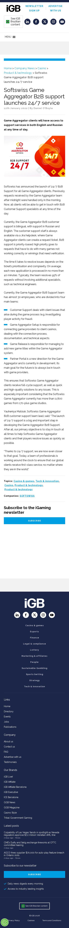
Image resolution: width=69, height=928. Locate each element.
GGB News (9, 802)
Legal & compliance (34, 644)
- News (17, 838)
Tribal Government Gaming (18, 818)
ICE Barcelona (11, 797)
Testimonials (10, 762)
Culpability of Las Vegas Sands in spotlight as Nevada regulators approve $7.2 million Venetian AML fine (31, 833)
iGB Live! (8, 776)
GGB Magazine (11, 807)
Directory (8, 711)
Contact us (9, 746)
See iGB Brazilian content (13, 21)
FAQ (6, 751)
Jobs (6, 721)
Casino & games (24, 481)
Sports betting (34, 674)
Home (8, 68)
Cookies (31, 920)
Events (7, 716)
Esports (34, 632)
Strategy (34, 680)
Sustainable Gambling (34, 668)
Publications (10, 727)
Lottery (34, 650)
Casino (42, 68)
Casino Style (10, 812)
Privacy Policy (14, 920)
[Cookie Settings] (5, 922)
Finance (34, 638)
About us (8, 741)
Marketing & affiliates (34, 656)
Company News (24, 68)
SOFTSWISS (27, 496)
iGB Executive (11, 792)
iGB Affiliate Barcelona (15, 787)
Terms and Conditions (51, 920)
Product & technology (18, 72)
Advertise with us (12, 757)
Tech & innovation (47, 481)
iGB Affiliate (9, 782)
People (34, 662)
